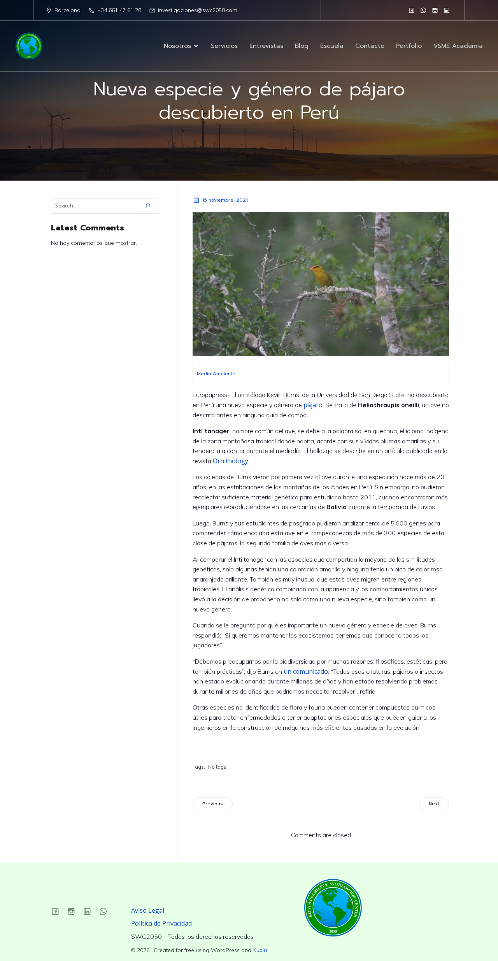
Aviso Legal (147, 910)
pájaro (312, 405)
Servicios (224, 46)
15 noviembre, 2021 (225, 200)
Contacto (369, 46)
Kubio (260, 950)
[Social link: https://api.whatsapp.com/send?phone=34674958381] (423, 10)
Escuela (332, 46)
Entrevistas (266, 46)
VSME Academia (458, 46)
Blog (302, 46)
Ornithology (230, 461)
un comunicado (306, 671)
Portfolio (409, 46)
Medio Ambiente (216, 373)
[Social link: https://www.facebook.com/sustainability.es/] (411, 10)
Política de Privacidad (161, 923)
